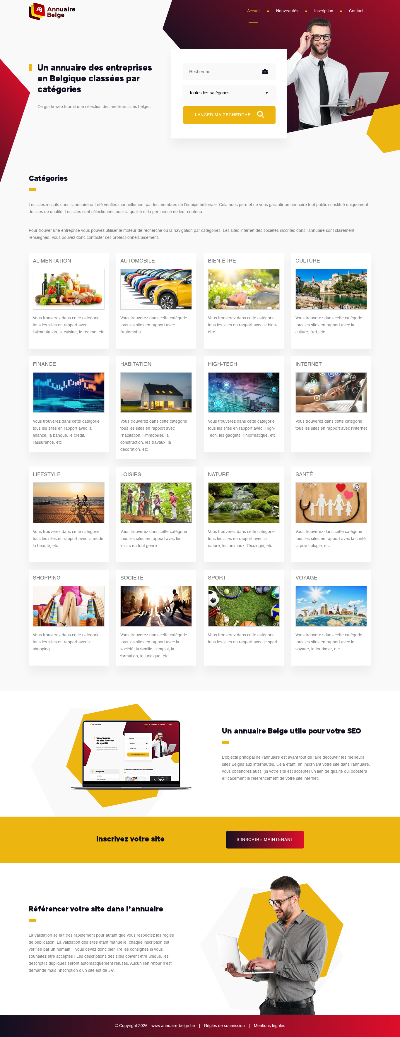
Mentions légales (269, 1026)
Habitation (135, 364)
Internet (308, 364)
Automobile (137, 261)
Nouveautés (287, 11)
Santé (304, 474)
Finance (44, 364)
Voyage (306, 578)
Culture (307, 261)
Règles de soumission (224, 1026)
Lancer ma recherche (223, 115)
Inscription (323, 11)
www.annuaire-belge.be (173, 1026)
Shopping (47, 578)
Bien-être (222, 261)
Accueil (253, 11)
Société (131, 578)
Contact (356, 11)
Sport (217, 578)
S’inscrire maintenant (265, 840)
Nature (218, 474)
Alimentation (52, 261)
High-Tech (222, 364)
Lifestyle (47, 474)
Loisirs (130, 474)
